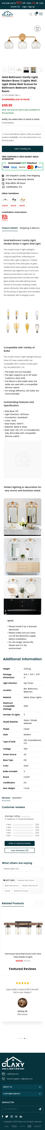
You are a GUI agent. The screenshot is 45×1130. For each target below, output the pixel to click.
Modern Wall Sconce (30, 886)
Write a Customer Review (20, 843)
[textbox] (22, 869)
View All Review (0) (19, 850)
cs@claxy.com (13, 1074)
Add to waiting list (22, 148)
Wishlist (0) (15, 7)
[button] (41, 903)
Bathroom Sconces (21, 891)
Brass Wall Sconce (11, 886)
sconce (7, 891)
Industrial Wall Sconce (25, 880)
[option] (22, 43)
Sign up (31, 7)
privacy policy (8, 140)
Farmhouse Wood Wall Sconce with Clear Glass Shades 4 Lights (22, 955)
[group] (22, 936)
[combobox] (22, 869)
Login (24, 7)
